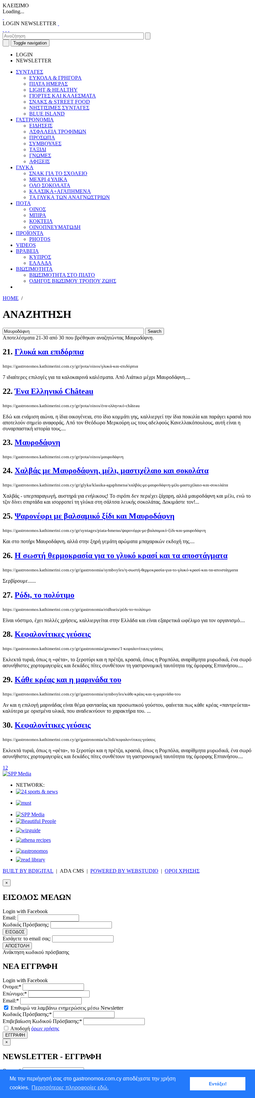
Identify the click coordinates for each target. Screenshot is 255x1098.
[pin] (8, 29)
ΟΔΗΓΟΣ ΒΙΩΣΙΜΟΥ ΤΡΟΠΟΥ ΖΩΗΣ (72, 281)
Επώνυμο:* (15, 993)
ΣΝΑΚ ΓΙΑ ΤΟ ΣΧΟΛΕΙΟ (58, 173)
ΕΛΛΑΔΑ (40, 263)
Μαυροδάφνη (37, 442)
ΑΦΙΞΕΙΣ (39, 161)
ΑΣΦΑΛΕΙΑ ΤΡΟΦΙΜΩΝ (57, 131)
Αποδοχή (34, 1028)
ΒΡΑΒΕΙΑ (27, 251)
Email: (9, 917)
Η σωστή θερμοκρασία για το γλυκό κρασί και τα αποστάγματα (121, 555)
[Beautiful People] (36, 821)
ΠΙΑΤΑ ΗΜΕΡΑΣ (48, 84)
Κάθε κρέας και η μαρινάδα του (68, 679)
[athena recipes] (33, 840)
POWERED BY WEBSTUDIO (124, 871)
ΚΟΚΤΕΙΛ (41, 221)
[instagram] (6, 29)
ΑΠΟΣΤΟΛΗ (17, 945)
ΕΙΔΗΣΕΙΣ (40, 125)
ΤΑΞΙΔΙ (37, 149)
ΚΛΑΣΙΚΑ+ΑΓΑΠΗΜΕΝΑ (60, 191)
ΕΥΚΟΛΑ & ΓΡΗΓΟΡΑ (55, 78)
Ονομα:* (12, 986)
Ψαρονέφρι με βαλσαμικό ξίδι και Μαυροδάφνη (95, 516)
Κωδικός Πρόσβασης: (26, 924)
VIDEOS (26, 245)
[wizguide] (28, 830)
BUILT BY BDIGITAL (28, 871)
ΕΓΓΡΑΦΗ (15, 1035)
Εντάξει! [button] (218, 1083)
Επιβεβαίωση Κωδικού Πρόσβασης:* (42, 1021)
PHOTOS (39, 239)
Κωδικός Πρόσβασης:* (27, 1014)
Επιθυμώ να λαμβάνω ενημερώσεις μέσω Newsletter (66, 1008)
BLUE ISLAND (47, 113)
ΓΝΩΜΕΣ (40, 155)
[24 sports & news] (37, 791)
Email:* (11, 1000)
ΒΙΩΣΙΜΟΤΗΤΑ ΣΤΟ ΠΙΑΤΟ (62, 275)
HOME (11, 298)
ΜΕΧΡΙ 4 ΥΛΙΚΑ (48, 179)
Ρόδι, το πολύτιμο (44, 595)
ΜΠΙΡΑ (37, 215)
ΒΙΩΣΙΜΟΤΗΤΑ (34, 269)
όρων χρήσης (45, 1028)
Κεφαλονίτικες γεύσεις (53, 634)
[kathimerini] (30, 814)
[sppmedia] (17, 773)
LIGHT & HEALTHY (53, 90)
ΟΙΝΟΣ (37, 209)
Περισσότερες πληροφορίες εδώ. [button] (70, 1087)
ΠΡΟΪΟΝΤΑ (29, 233)
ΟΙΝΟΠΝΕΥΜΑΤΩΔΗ (55, 227)
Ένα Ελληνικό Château (54, 391)
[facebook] (3, 29)
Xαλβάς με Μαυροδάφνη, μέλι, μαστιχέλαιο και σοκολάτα (112, 470)
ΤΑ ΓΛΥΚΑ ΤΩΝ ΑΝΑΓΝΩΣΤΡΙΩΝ (69, 197)
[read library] (30, 859)
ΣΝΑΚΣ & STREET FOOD (59, 102)
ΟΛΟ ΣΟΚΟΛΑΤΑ (49, 185)
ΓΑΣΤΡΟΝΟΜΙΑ (35, 119)
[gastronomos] (32, 851)
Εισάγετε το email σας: (27, 938)
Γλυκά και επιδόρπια (49, 351)
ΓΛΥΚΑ (25, 167)
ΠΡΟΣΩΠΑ (42, 137)
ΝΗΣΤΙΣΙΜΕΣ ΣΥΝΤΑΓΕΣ (59, 107)
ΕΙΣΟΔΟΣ (15, 931)
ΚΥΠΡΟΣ (40, 257)
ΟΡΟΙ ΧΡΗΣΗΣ (182, 871)
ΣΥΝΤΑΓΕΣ (29, 72)
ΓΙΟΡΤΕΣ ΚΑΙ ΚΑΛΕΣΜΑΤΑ (62, 96)
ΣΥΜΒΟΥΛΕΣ (45, 143)
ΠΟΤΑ (23, 203)
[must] (23, 803)
